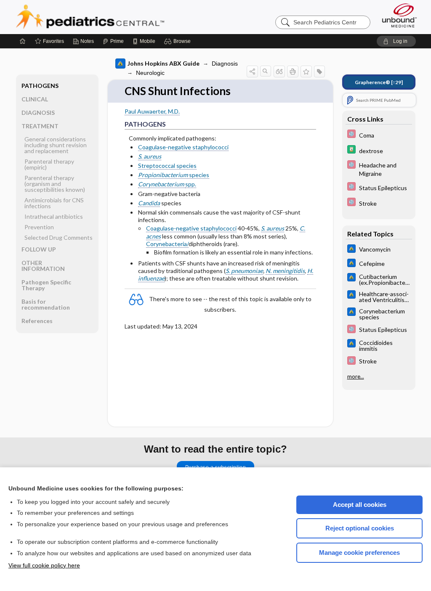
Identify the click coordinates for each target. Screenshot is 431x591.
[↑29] (379, 82)
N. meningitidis (285, 270)
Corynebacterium (161, 184)
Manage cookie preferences (359, 552)
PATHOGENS (40, 85)
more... (355, 376)
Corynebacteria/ (167, 243)
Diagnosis (225, 63)
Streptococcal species (167, 165)
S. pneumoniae (244, 270)
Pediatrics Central (120, 16)
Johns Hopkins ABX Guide (164, 63)
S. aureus (149, 156)
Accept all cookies (359, 504)
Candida (149, 203)
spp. (190, 184)
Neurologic (150, 72)
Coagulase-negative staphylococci (183, 147)
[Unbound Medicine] (399, 15)
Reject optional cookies (359, 528)
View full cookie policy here (44, 565)
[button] (178, 41)
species (173, 174)
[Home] (23, 41)
